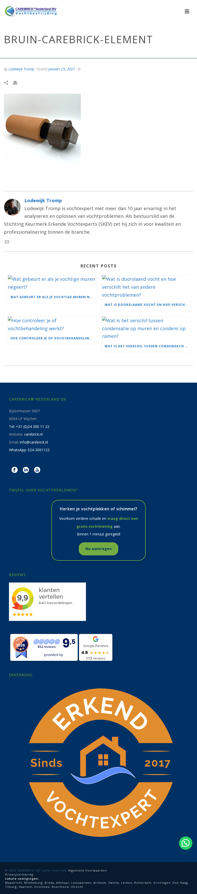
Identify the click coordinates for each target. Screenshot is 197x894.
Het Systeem (131, 53)
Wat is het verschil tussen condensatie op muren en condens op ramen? (148, 346)
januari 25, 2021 (61, 69)
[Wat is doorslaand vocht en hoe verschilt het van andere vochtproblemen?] (146, 287)
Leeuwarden (81, 883)
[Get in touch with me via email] (7, 242)
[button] (185, 843)
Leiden (126, 883)
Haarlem (25, 887)
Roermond (60, 887)
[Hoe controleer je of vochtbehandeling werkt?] (52, 324)
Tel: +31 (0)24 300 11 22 (29, 426)
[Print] (17, 82)
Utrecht (77, 887)
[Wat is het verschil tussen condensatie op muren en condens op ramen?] (146, 328)
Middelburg (33, 883)
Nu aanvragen (98, 548)
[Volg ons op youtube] (37, 470)
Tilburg (11, 887)
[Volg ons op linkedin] (26, 470)
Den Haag (180, 883)
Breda (49, 883)
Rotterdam (142, 883)
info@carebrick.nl (34, 442)
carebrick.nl (33, 434)
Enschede (42, 887)
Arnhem (99, 883)
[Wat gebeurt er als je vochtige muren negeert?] (52, 283)
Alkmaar (62, 883)
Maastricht (13, 883)
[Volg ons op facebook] (15, 470)
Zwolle (113, 883)
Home (113, 53)
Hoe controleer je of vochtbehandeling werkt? (53, 338)
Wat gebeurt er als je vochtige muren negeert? (53, 297)
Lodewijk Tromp (21, 69)
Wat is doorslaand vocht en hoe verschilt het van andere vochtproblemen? (148, 305)
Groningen (162, 883)
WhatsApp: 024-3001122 (29, 449)
